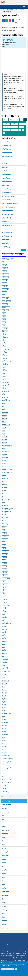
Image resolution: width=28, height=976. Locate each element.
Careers (4, 938)
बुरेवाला (4, 569)
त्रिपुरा (3, 917)
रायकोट (4, 683)
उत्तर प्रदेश (4, 920)
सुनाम (4, 738)
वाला (3, 717)
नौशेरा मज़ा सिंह (7, 473)
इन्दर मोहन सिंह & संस (7, 225)
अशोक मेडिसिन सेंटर (7, 181)
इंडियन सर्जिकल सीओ (7, 218)
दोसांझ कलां (6, 424)
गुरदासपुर (5, 328)
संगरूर (4, 726)
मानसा (4, 644)
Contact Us (19, 936)
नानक (4, 464)
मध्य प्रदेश (4, 870)
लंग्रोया (4, 692)
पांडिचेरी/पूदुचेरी (5, 895)
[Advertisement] (14, 59)
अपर (3, 262)
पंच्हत (4, 476)
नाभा (3, 467)
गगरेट (4, 322)
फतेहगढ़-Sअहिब (7, 512)
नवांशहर (5, 458)
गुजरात (3, 844)
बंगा (3, 530)
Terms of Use (16, 965)
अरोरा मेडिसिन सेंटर (6, 174)
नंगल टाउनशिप (7, 445)
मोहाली (4, 653)
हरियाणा (4, 848)
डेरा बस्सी (5, 391)
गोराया (4, 340)
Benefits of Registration (8, 940)
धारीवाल (5, 436)
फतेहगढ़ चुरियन (7, 509)
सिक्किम (4, 906)
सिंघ (3, 777)
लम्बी (3, 708)
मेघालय (3, 881)
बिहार (3, 819)
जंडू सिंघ (5, 364)
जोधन (4, 388)
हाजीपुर (4, 789)
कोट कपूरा (5, 310)
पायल (4, 503)
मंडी (3, 620)
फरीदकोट (5, 518)
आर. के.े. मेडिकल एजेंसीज (8, 207)
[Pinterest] (10, 20)
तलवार (4, 403)
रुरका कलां (6, 671)
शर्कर (4, 720)
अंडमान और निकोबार (6, 804)
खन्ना (4, 313)
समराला (4, 747)
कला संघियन (6, 301)
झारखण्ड (4, 859)
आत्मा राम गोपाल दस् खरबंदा (8, 189)
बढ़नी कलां (5, 551)
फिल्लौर (4, 527)
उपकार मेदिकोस (5, 243)
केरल (3, 866)
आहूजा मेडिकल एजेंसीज (7, 210)
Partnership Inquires (7, 944)
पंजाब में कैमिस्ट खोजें (19, 9)
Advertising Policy (7, 942)
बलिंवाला (5, 572)
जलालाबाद (5, 382)
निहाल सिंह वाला (7, 470)
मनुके (4, 626)
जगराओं (4, 358)
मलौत (4, 635)
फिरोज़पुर (5, 524)
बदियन (4, 557)
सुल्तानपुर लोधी (7, 762)
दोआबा (4, 415)
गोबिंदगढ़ (5, 337)
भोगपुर (4, 611)
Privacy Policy (8, 965)
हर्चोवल (4, 786)
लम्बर (4, 705)
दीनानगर (5, 412)
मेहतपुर (4, 641)
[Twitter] (6, 20)
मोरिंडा (4, 650)
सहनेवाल (5, 765)
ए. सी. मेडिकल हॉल (6, 247)
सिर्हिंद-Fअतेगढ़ (7, 783)
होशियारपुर (5, 792)
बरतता (4, 563)
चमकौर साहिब (6, 349)
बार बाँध (4, 587)
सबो (3, 744)
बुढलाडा (4, 554)
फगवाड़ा (5, 506)
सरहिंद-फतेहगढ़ (7, 759)
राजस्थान (4, 902)
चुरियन (4, 352)
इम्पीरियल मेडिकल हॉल (7, 232)
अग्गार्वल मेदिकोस (6, 142)
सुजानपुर (5, 735)
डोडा (3, 394)
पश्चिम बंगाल (5, 928)
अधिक (23, 250)
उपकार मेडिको (5, 239)
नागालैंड (4, 888)
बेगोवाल (4, 533)
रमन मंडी (5, 668)
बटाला (4, 545)
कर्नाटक (4, 862)
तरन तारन (5, 397)
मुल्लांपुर (4, 632)
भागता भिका (6, 605)
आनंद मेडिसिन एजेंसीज (7, 192)
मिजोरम (3, 884)
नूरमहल (4, 455)
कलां (3, 295)
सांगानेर (4, 771)
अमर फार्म (4, 160)
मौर (3, 656)
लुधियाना (5, 698)
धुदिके (4, 427)
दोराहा (4, 421)
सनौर (4, 741)
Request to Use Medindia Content (10, 946)
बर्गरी (3, 560)
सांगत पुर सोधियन (8, 768)
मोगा (3, 647)
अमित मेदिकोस (5, 163)
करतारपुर (5, 289)
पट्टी (4, 482)
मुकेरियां (4, 617)
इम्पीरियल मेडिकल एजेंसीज (8, 229)
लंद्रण (4, 695)
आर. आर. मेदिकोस (6, 200)
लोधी (3, 711)
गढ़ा (3, 325)
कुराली (4, 292)
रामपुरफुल (5, 680)
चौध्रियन (5, 355)
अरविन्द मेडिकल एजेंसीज (7, 171)
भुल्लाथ (4, 602)
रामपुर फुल (5, 677)
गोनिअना (5, 334)
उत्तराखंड (4, 924)
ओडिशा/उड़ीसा (5, 891)
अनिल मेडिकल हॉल (6, 149)
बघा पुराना (5, 536)
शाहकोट (5, 723)
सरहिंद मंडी (6, 756)
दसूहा (4, 406)
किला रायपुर (6, 307)
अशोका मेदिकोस (5, 185)
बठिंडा (4, 548)
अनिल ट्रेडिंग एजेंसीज (7, 145)
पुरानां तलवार (6, 500)
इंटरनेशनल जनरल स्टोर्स (7, 214)
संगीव (4, 729)
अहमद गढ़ (5, 277)
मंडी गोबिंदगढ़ (6, 623)
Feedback (18, 942)
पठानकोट (5, 488)
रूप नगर (5, 659)
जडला (4, 367)
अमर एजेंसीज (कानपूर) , (7, 156)
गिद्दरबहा (5, 331)
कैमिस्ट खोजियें (10, 9)
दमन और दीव (5, 833)
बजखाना (5, 539)
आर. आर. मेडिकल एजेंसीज (8, 196)
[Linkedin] (13, 20)
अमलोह (4, 271)
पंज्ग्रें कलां (5, 479)
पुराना (4, 497)
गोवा (3, 841)
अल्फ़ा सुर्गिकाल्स (6, 178)
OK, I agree (3, 968)
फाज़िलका (5, 521)
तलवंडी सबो (6, 400)
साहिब (4, 774)
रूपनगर (5, 662)
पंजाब (3, 899)
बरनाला (4, 566)
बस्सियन (5, 575)
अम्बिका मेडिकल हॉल (7, 152)
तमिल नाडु (4, 910)
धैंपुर (3, 430)
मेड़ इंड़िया (3, 9)
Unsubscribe (5, 948)
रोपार (4, 689)
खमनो (4, 316)
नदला (4, 449)
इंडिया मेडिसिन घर (6, 221)
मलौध (4, 638)
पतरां (4, 494)
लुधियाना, (5, 702)
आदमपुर (5, 280)
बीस (3, 590)
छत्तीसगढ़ (4, 826)
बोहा (3, 593)
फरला (4, 515)
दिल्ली (3, 837)
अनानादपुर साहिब (8, 259)
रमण (3, 665)
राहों (3, 686)
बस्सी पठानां (6, 578)
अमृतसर (5, 268)
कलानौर (5, 304)
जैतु (3, 373)
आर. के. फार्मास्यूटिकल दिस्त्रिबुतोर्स (10, 203)
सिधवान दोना (6, 780)
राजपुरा (4, 674)
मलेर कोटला (6, 629)
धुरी (3, 433)
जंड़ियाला (5, 370)
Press (17, 938)
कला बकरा (5, 298)
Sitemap (18, 940)
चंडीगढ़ (3, 823)
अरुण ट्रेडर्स (5, 167)
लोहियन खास (6, 714)
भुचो (3, 596)
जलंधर (4, 379)
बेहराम (4, 581)
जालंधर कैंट (6, 385)
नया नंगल (5, 452)
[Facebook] (3, 20)
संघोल (4, 732)
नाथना (4, 461)
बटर (3, 542)
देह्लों (3, 409)
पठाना (4, 491)
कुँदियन (4, 283)
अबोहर (4, 265)
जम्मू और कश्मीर (5, 855)
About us (4, 936)
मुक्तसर (4, 614)
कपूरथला (5, 286)
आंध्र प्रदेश (4, 808)
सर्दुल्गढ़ (4, 753)
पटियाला (5, 485)
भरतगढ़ (4, 599)
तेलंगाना (4, 913)
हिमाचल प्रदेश (5, 852)
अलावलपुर (5, 274)
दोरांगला (4, 418)
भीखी (4, 608)
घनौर (4, 343)
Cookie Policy (3, 965)
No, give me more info (10, 968)
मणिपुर (3, 877)
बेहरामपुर (5, 584)
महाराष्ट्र (4, 873)
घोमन (4, 346)
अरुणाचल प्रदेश (5, 812)
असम (3, 815)
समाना (4, 750)
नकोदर (4, 442)
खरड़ (4, 319)
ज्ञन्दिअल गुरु (6, 361)
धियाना (4, 439)
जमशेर (4, 376)
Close (16, 968)
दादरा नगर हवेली (5, 830)
